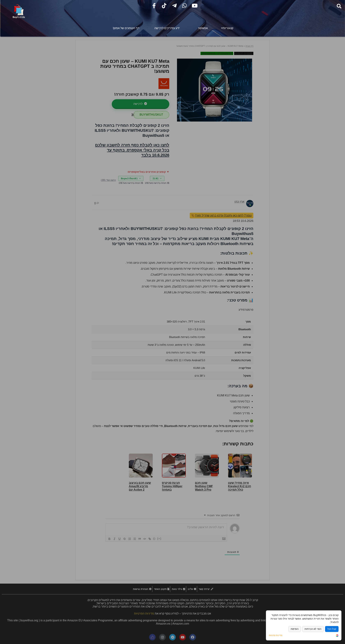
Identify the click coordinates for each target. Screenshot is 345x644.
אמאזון (204, 28)
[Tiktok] (164, 5)
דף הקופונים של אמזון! (126, 28)
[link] (337, 636)
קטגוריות (228, 28)
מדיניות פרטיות (275, 635)
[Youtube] (194, 5)
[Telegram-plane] (174, 5)
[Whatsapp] (184, 5)
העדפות (294, 629)
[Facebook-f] (154, 5)
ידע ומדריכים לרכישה (167, 28)
